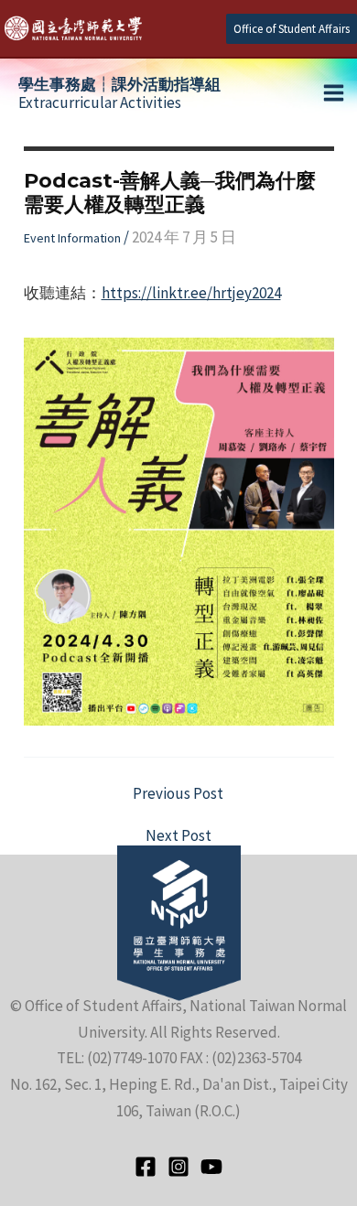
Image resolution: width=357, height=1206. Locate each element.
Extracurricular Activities (119, 93)
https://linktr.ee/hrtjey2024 (191, 293)
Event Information (72, 238)
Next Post (178, 836)
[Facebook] (146, 1167)
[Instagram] (178, 1167)
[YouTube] (211, 1167)
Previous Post (178, 794)
